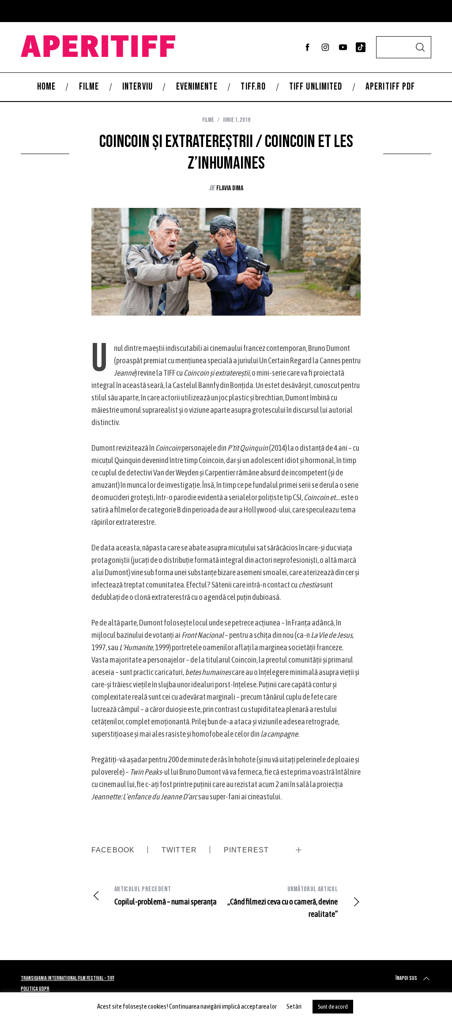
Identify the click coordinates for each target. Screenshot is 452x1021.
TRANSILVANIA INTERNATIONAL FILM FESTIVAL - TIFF (67, 978)
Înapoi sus (406, 978)
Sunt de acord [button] (333, 1006)
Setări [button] (293, 1006)
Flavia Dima (229, 188)
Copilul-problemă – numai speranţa (165, 895)
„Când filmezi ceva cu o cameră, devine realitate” (282, 902)
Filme (208, 120)
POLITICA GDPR (35, 989)
